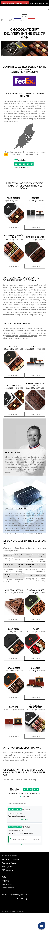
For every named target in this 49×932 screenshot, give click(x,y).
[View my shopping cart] (2, 20)
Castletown (8, 779)
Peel (26, 779)
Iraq (25, 760)
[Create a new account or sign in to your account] (48, 10)
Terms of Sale (8, 887)
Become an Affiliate (10, 859)
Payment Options (9, 863)
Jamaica (15, 760)
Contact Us (7, 884)
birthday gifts (12, 335)
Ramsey (32, 779)
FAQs (4, 877)
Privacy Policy (7, 866)
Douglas (19, 779)
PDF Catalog (7, 870)
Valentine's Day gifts (28, 335)
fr (13, 20)
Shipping (5, 880)
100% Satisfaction (9, 856)
